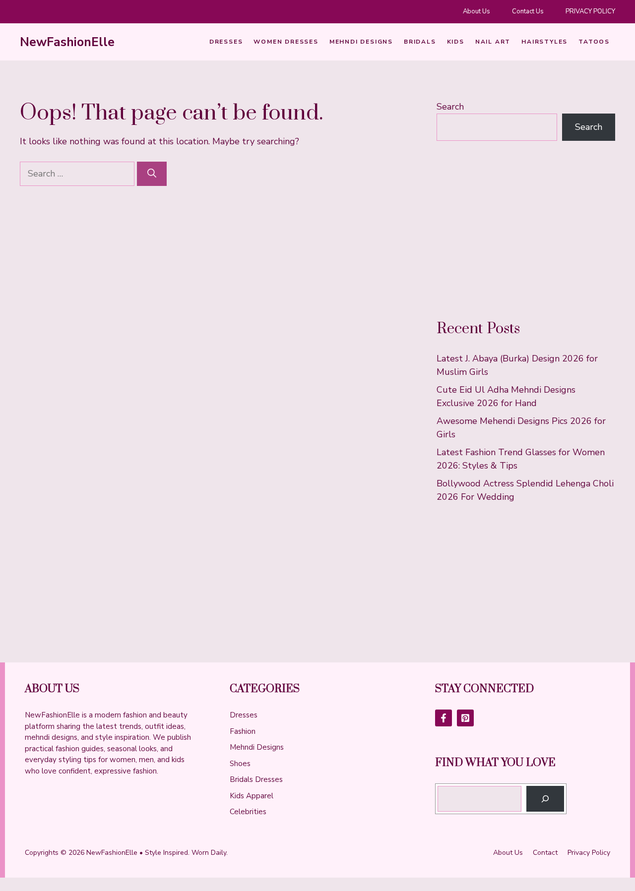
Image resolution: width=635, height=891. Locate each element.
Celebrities (248, 812)
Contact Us (528, 11)
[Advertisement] (526, 230)
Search (450, 107)
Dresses (226, 42)
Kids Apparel (251, 796)
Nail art (492, 42)
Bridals (420, 42)
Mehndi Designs (361, 42)
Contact (545, 852)
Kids (455, 42)
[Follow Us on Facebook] (443, 718)
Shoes (240, 764)
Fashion (242, 731)
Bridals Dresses (256, 779)
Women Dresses (286, 42)
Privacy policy (589, 852)
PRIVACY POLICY (590, 11)
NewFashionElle (67, 42)
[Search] (152, 174)
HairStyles (544, 42)
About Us (476, 11)
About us (508, 852)
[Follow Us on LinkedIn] (465, 718)
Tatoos (594, 42)
